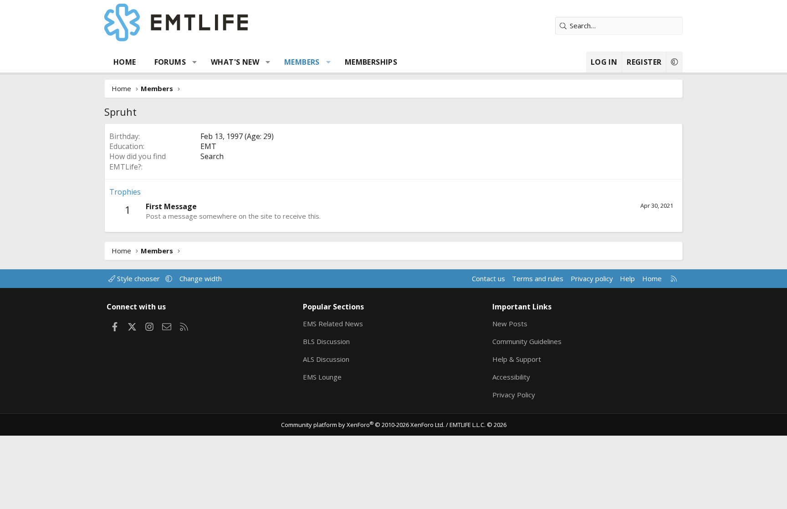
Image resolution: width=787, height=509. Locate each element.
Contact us (488, 278)
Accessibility (511, 376)
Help (627, 278)
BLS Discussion (326, 341)
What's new (235, 62)
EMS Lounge (322, 376)
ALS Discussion (326, 359)
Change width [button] (200, 278)
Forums (170, 62)
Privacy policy (592, 278)
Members (302, 62)
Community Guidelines (527, 341)
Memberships (371, 62)
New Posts (509, 323)
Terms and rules (537, 278)
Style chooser (138, 278)
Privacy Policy (513, 394)
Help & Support (516, 359)
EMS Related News (333, 323)
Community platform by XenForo (363, 425)
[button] (194, 61)
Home (124, 62)
